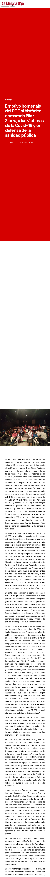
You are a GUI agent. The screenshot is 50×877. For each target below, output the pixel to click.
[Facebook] (28, 4)
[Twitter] (34, 4)
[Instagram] (39, 4)
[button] (46, 4)
